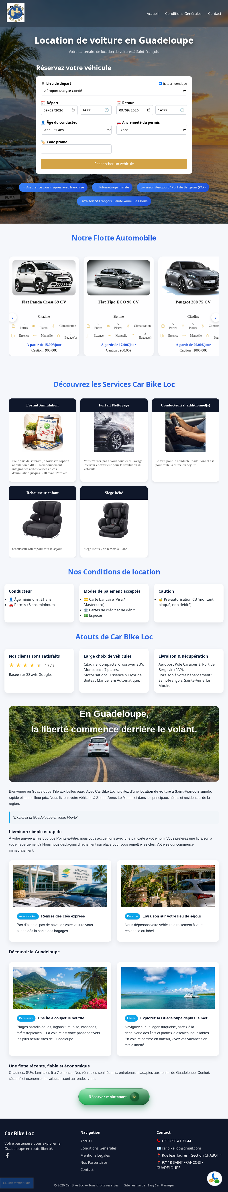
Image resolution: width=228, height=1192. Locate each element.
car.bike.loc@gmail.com (181, 1148)
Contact (214, 13)
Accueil (153, 13)
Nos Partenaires (94, 1162)
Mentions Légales (95, 1155)
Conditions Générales (183, 13)
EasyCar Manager (161, 1185)
